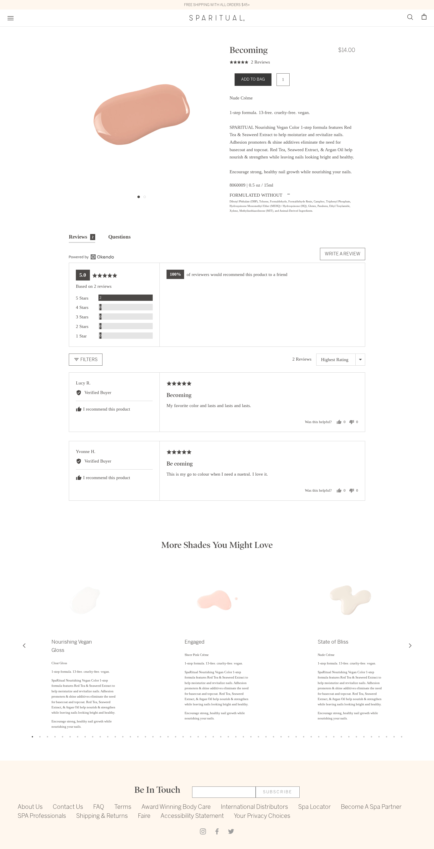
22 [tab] (190, 736)
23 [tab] (198, 736)
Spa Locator (314, 807)
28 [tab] (235, 736)
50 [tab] (401, 736)
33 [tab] (273, 736)
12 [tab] (115, 736)
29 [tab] (243, 736)
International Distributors (254, 807)
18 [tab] (160, 736)
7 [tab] (77, 736)
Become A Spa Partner (371, 807)
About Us (30, 807)
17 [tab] (152, 736)
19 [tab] (168, 736)
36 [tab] (296, 736)
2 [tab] (39, 736)
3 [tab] (47, 736)
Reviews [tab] (81, 237)
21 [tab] (183, 736)
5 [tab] (62, 736)
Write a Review (342, 254)
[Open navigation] (11, 18)
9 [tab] (92, 736)
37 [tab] (303, 736)
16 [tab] (145, 736)
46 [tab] (371, 736)
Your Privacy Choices (262, 816)
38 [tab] (311, 736)
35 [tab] (288, 736)
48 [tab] (386, 736)
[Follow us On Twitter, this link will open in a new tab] (231, 831)
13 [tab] (122, 736)
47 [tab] (379, 736)
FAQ (98, 807)
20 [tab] (175, 736)
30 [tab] (250, 736)
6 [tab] (70, 736)
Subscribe (278, 792)
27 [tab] (228, 736)
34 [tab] (281, 736)
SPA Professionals (42, 816)
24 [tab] (205, 736)
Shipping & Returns (102, 816)
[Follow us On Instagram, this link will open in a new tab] (203, 831)
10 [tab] (100, 736)
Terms (122, 807)
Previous (24, 645)
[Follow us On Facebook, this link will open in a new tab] (217, 831)
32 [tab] (265, 736)
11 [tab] (107, 736)
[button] (424, 17)
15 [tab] (137, 736)
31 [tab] (258, 736)
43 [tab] (348, 736)
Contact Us (68, 807)
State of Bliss (333, 642)
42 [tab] (341, 736)
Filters (88, 359)
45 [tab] (363, 736)
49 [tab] (394, 736)
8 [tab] (85, 736)
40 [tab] (326, 736)
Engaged (194, 642)
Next (410, 645)
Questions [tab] (119, 237)
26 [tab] (220, 736)
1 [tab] (32, 736)
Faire (144, 816)
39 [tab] (318, 736)
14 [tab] (130, 736)
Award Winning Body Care (176, 807)
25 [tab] (213, 736)
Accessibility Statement (192, 816)
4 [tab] (55, 736)
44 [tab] (356, 736)
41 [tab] (333, 736)
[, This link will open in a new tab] (91, 257)
